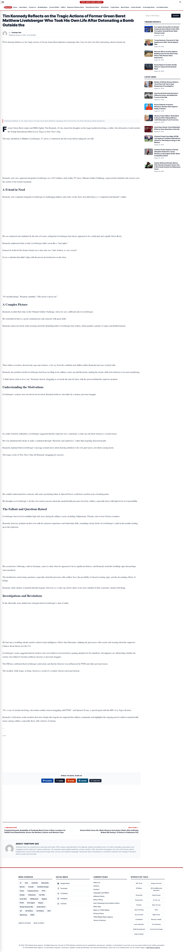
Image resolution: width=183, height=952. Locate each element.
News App (97, 906)
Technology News (149, 7)
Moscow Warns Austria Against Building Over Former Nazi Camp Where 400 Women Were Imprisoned (166, 54)
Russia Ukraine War (26, 907)
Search (176, 15)
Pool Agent (31, 903)
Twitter (60, 780)
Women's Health (156, 919)
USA (49, 911)
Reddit (72, 780)
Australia (35, 883)
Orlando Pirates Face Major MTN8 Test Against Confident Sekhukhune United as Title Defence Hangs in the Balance (167, 139)
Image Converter (156, 883)
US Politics (40, 911)
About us (96, 882)
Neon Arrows (156, 905)
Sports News (125, 7)
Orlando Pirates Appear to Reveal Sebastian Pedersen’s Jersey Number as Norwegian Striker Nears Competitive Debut (167, 152)
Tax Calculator (156, 924)
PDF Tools (139, 883)
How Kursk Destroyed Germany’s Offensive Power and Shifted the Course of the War (166, 95)
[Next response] (3, 728)
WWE (32, 915)
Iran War (42, 895)
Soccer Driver (139, 914)
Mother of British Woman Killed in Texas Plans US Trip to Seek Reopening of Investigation (166, 84)
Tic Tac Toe (156, 900)
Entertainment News (92, 7)
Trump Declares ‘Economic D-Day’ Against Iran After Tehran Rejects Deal (166, 42)
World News (105, 7)
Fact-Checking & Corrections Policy (106, 903)
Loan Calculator (139, 924)
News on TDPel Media (101, 910)
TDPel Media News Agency (91, 2)
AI (20, 883)
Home (15, 7)
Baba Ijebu (45, 883)
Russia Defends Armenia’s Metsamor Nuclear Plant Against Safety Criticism (166, 106)
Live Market (139, 919)
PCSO (22, 903)
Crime (22, 891)
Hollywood (31, 895)
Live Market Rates (162, 7)
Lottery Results (136, 7)
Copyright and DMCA (101, 893)
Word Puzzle (156, 895)
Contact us (32, 7)
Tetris (156, 910)
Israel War (23, 899)
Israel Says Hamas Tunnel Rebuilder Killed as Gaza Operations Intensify (167, 128)
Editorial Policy (98, 896)
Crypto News (114, 7)
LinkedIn (84, 780)
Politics (63, 7)
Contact (96, 889)
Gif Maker (139, 888)
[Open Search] (180, 2)
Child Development (139, 929)
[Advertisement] (71, 152)
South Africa (41, 907)
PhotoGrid (139, 895)
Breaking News (42, 7)
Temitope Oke (16, 32)
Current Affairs (54, 7)
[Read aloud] (3, 735)
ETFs (43, 891)
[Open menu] (2, 2)
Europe (22, 895)
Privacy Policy (98, 913)
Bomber (139, 905)
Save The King (138, 910)
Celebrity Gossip (43, 887)
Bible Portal (156, 914)
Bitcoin (22, 887)
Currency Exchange (156, 929)
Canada (31, 887)
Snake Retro (139, 900)
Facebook (48, 780)
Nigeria (44, 899)
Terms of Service (99, 920)
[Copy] (5, 735)
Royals (40, 903)
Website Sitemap (24, 923)
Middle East (34, 899)
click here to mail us (153, 947)
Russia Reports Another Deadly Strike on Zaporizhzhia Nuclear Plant (165, 67)
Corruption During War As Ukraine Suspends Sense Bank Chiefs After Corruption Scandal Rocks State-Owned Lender (166, 30)
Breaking (8, 7)
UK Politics (29, 911)
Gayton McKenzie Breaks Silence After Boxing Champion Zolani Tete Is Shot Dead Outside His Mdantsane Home (167, 166)
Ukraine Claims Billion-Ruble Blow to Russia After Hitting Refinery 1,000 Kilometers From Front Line (166, 118)
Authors (96, 886)
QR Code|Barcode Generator (156, 889)
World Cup (23, 915)
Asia (26, 883)
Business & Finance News (75, 7)
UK (21, 911)
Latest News (23, 7)
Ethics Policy (98, 900)
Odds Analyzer (139, 934)
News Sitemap (39, 923)
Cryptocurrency (33, 891)
